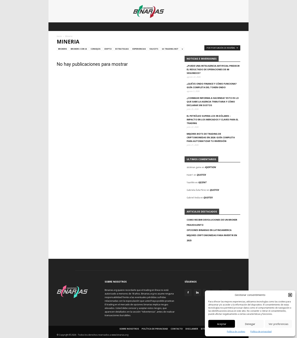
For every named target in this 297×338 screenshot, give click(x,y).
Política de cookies (236, 331)
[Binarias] (148, 11)
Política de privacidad (261, 331)
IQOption (210, 167)
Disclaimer (191, 328)
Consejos (96, 49)
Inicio (59, 36)
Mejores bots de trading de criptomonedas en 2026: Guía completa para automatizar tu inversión (211, 137)
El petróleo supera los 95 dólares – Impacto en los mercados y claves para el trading (212, 119)
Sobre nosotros (129, 328)
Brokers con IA (79, 49)
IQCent (202, 182)
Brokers (62, 49)
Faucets (154, 49)
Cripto (108, 49)
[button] (290, 295)
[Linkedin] (197, 292)
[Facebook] (188, 292)
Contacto (177, 328)
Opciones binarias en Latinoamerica (209, 230)
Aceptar (221, 324)
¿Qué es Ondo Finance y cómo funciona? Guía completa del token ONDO (212, 85)
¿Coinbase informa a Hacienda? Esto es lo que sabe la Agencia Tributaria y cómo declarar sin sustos (213, 101)
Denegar (250, 324)
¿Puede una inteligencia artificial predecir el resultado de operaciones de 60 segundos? (213, 69)
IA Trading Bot (170, 49)
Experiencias (139, 49)
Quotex (201, 174)
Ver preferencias (278, 324)
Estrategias (122, 49)
